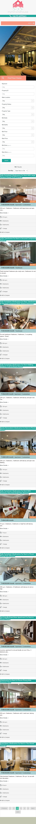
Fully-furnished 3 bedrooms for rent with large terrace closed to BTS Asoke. (17, 176)
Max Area (6, 152)
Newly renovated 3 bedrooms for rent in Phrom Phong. (18, 429)
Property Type (6, 111)
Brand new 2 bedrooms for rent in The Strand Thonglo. (17, 744)
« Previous (4, 808)
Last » (18, 812)
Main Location (6, 97)
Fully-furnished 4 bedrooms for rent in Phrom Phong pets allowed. (17, 555)
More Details (4, 213)
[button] (30, 23)
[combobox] (18, 100)
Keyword (4, 83)
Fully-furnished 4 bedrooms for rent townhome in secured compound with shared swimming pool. (18, 303)
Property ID (5, 90)
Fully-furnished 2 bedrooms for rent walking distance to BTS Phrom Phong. (16, 366)
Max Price (5, 138)
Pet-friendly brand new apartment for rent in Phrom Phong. (17, 618)
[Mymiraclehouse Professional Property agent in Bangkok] (18, 7)
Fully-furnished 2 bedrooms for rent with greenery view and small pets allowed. (15, 492)
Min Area (6, 145)
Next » (33, 808)
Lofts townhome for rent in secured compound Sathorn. (18, 239)
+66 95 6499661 (19, 16)
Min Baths (5, 124)
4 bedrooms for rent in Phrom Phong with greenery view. (15, 681)
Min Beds (4, 118)
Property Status (6, 104)
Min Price (4, 131)
